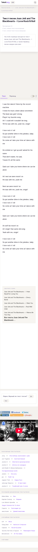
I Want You (29, 303)
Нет (6, 401)
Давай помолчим (19, 511)
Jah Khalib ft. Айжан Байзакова (12, 468)
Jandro (4, 474)
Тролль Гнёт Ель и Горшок (10, 530)
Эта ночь (14, 474)
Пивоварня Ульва (29, 530)
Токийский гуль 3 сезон (20, 486)
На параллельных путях (9, 471)
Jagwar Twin (6, 480)
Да (31, 396)
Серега (4, 508)
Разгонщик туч (16, 508)
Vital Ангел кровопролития (21, 462)
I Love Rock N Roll (6, 10)
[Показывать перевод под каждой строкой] (34, 96)
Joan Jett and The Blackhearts (25, 7)
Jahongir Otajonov (7, 483)
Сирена (4, 527)
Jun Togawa (6, 459)
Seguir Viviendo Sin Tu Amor (11, 505)
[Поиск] (35, 2)
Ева (14, 496)
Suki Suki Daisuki (19, 459)
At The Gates (18, 533)
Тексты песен (5, 7)
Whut (10, 521)
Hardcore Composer (19, 524)
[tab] (3, 96)
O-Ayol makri (22, 483)
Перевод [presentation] (13, 96)
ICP (3, 521)
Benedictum (5, 533)
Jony (3, 456)
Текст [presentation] (4, 96)
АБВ (12, 2)
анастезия (5, 511)
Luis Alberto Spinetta (8, 502)
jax (3, 477)
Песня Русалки (16, 527)
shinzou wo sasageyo (19, 465)
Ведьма (18, 499)
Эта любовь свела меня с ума (19, 456)
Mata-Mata (5, 496)
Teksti (5, 2)
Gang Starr (5, 524)
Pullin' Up (11, 477)
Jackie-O (5, 462)
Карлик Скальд (7, 499)
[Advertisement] (19, 73)
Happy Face (18, 480)
